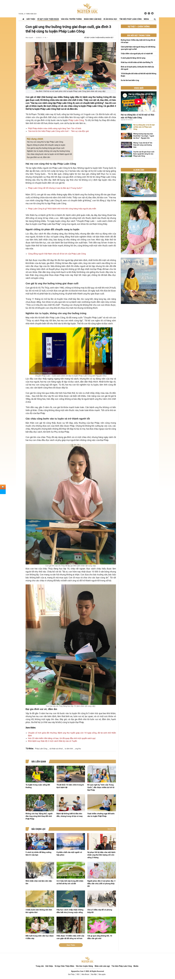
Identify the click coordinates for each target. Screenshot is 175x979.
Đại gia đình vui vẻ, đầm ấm (38, 157)
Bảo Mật (94, 974)
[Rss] (145, 13)
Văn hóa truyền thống (71, 19)
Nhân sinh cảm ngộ (92, 19)
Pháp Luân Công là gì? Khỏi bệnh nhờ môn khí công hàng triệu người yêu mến (62, 208)
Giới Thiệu (71, 974)
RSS (78, 974)
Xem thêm (111, 829)
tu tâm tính (69, 749)
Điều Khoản (85, 974)
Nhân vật (109, 37)
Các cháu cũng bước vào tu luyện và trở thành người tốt (49, 154)
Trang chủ (40, 966)
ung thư (78, 749)
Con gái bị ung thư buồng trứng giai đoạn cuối (45, 148)
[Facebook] (149, 13)
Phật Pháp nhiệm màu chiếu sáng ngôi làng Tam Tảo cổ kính (54, 128)
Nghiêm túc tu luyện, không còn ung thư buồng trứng (48, 151)
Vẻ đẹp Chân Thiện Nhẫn (48, 19)
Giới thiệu (30, 19)
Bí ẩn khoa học (110, 19)
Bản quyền (102, 974)
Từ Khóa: (30, 748)
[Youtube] (152, 13)
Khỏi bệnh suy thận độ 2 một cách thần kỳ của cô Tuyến (52, 741)
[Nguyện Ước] (87, 8)
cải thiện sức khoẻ (56, 749)
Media (146, 19)
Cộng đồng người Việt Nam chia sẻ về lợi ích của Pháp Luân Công (57, 254)
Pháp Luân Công (76, 120)
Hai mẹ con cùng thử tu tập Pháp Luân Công (45, 142)
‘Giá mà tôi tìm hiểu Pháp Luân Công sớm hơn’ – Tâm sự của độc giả (58, 131)
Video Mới (138, 88)
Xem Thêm (71, 945)
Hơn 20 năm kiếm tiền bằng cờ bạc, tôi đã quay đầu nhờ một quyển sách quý (61, 738)
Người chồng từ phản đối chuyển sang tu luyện (46, 145)
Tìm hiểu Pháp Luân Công (130, 19)
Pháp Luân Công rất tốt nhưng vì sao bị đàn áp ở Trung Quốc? (55, 188)
